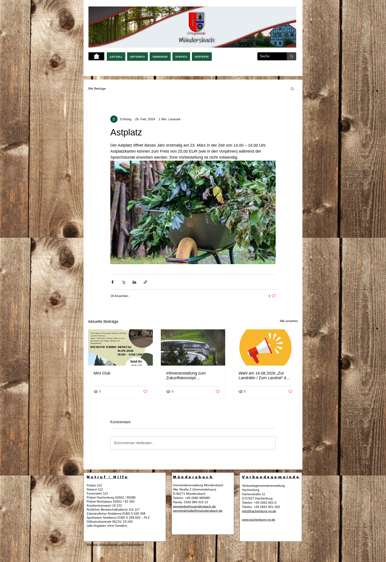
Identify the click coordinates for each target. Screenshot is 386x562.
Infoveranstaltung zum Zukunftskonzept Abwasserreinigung (186, 375)
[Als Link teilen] (145, 282)
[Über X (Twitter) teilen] (123, 282)
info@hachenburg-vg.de (259, 511)
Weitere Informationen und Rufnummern (115, 544)
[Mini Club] (120, 347)
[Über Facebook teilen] (112, 282)
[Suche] (291, 56)
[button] (116, 56)
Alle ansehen (289, 321)
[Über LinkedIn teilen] (134, 282)
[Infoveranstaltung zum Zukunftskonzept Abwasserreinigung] (193, 347)
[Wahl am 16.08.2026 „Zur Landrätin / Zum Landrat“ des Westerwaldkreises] (265, 347)
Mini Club (102, 373)
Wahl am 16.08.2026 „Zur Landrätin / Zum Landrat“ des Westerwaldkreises (264, 375)
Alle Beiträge (97, 88)
